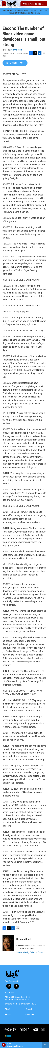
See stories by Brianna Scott (29, 952)
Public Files (30, 1014)
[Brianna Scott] (8, 943)
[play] (3, 1045)
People (8, 1014)
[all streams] (45, 1045)
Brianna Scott (16, 49)
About (7, 1009)
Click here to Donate (34, 4)
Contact (29, 1009)
